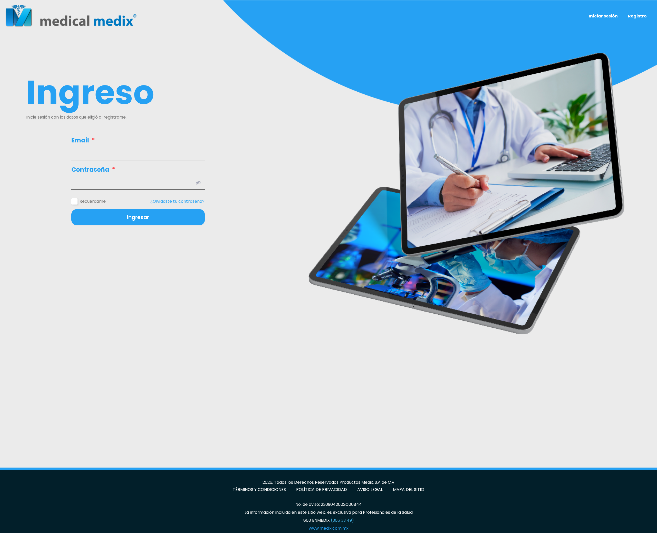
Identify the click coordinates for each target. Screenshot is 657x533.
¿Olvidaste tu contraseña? (177, 201)
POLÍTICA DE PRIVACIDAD (321, 489)
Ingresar (138, 217)
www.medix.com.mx (329, 528)
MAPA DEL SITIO (408, 489)
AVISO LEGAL (370, 489)
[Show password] (198, 182)
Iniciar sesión (603, 16)
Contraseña (93, 170)
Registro (637, 16)
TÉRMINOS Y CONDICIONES (259, 489)
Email (83, 140)
